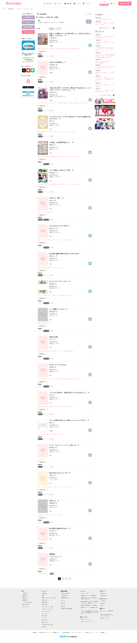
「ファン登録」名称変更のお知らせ (104, 19)
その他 (43, 626)
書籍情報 (69, 3)
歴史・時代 (44, 615)
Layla (50, 395)
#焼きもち (50, 267)
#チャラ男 (52, 239)
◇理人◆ (51, 37)
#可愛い (58, 378)
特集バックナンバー (85, 619)
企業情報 (102, 632)
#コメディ (61, 487)
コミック (78, 3)
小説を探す (49, 3)
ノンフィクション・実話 (47, 606)
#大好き (47, 514)
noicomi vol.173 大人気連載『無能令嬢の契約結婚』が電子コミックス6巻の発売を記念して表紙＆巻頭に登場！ (105, 56)
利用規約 (35, 632)
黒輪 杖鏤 (51, 311)
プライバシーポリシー (77, 632)
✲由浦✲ (51, 367)
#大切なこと (53, 514)
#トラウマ (49, 378)
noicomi (63, 603)
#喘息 (46, 351)
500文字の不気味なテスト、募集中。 (89, 605)
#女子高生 (60, 295)
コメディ (44, 617)
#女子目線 (44, 267)
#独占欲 (66, 48)
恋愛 (43, 595)
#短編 (86, 103)
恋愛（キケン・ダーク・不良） (49, 597)
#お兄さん (64, 156)
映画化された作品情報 (66, 608)
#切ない (46, 48)
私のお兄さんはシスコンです (58, 473)
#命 (57, 514)
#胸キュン (49, 434)
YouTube (102, 603)
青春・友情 (44, 604)
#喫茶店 (45, 295)
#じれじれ (55, 267)
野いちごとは (28, 32)
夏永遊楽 (51, 283)
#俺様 (68, 378)
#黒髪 (61, 406)
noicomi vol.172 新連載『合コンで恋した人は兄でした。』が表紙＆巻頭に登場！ (105, 79)
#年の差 (60, 103)
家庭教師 (52, 554)
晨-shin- (51, 200)
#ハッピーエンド (63, 131)
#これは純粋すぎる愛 (74, 48)
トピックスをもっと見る (105, 95)
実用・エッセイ (45, 622)
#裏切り (44, 378)
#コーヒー (40, 295)
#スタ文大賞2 (41, 459)
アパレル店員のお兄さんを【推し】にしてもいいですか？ (68, 420)
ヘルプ (96, 632)
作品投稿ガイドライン (44, 632)
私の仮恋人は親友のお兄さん (58, 528)
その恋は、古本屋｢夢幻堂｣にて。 (60, 142)
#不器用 (62, 48)
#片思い (44, 434)
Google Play (31, 87)
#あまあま (61, 267)
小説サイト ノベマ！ (105, 618)
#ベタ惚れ (70, 103)
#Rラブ (82, 103)
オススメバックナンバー (86, 621)
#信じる (39, 378)
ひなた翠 (51, 530)
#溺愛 (42, 48)
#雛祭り (39, 323)
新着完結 (25, 595)
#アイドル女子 (41, 103)
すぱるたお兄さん (54, 556)
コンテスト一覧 (84, 593)
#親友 (51, 212)
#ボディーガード (54, 103)
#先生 (42, 351)
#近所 (63, 351)
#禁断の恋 (65, 103)
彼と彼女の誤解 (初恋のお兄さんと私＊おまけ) (64, 253)
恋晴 (50, 121)
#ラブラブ (74, 131)
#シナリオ (70, 406)
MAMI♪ (51, 475)
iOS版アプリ (103, 593)
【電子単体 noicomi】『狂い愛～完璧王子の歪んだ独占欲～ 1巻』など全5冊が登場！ (105, 49)
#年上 (69, 156)
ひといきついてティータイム (58, 281)
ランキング (59, 3)
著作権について (88, 632)
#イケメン (51, 131)
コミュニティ (26, 606)
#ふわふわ (43, 239)
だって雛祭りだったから (57, 309)
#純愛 (39, 156)
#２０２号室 (41, 184)
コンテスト (88, 3)
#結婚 (47, 406)
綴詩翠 (51, 144)
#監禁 (55, 184)
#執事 (71, 351)
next (70, 578)
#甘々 (78, 103)
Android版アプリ (104, 595)
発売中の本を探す (65, 593)
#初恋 (78, 156)
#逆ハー (46, 184)
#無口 (71, 378)
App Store (25, 87)
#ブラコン (71, 487)
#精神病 (67, 351)
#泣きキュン (52, 48)
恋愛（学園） (45, 602)
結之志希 (51, 92)
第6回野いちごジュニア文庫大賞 (88, 595)
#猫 (38, 514)
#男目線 (39, 267)
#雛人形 (44, 323)
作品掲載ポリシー (56, 632)
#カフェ (49, 295)
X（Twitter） (103, 601)
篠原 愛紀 (51, 172)
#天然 (48, 239)
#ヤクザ (47, 103)
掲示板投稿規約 (66, 632)
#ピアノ (79, 378)
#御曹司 (43, 131)
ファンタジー (45, 613)
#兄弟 (48, 487)
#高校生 (47, 156)
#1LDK (60, 514)
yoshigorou (52, 64)
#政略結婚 (51, 406)
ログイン (115, 3)
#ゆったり (65, 295)
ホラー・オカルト (46, 611)
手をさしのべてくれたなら (57, 365)
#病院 (39, 351)
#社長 (47, 131)
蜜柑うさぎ (52, 228)
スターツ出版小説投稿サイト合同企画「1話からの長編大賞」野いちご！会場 (89, 613)
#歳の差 (69, 131)
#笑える (56, 487)
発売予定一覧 (64, 595)
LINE (101, 605)
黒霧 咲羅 (51, 503)
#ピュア (39, 434)
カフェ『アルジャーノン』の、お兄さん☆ (63, 445)
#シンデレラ (68, 184)
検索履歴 (89, 14)
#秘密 (39, 48)
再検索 (88, 21)
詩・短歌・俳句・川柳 (47, 624)
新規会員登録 (125, 3)
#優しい (60, 156)
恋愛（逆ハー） (45, 600)
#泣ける (77, 184)
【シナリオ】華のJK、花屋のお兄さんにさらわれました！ (68, 392)
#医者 (55, 351)
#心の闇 (75, 378)
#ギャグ (52, 487)
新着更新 (25, 600)
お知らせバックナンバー (105, 27)
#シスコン (40, 487)
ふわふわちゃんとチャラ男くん (59, 226)
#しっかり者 (64, 239)
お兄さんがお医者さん (56, 62)
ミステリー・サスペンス (47, 609)
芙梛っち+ (52, 256)
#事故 (56, 156)
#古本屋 (52, 156)
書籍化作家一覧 (65, 597)
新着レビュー (26, 597)
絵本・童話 (44, 620)
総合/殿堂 (44, 593)
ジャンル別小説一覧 (27, 602)
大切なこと (53, 500)
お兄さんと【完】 (55, 198)
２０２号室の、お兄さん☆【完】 (60, 170)
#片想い (57, 48)
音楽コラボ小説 (26, 604)
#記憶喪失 (51, 184)
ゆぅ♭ (51, 339)
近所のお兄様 (53, 337)
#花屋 (43, 406)
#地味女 (59, 184)
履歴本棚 (28, 17)
